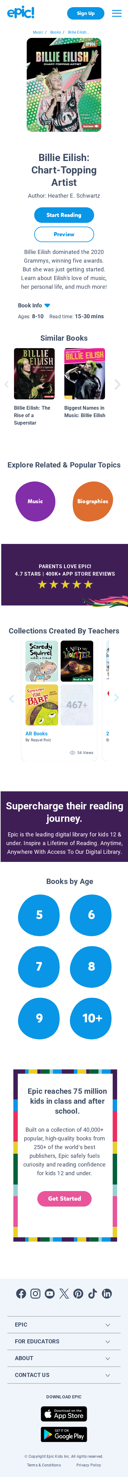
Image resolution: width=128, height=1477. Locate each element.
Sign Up (86, 13)
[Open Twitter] (64, 1294)
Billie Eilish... (78, 32)
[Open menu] (116, 13)
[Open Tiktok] (93, 1294)
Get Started (64, 1198)
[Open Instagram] (35, 1294)
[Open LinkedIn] (107, 1294)
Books (55, 32)
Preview (64, 234)
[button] (59, 699)
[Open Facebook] (21, 1294)
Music (38, 32)
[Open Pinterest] (78, 1294)
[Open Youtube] (50, 1294)
